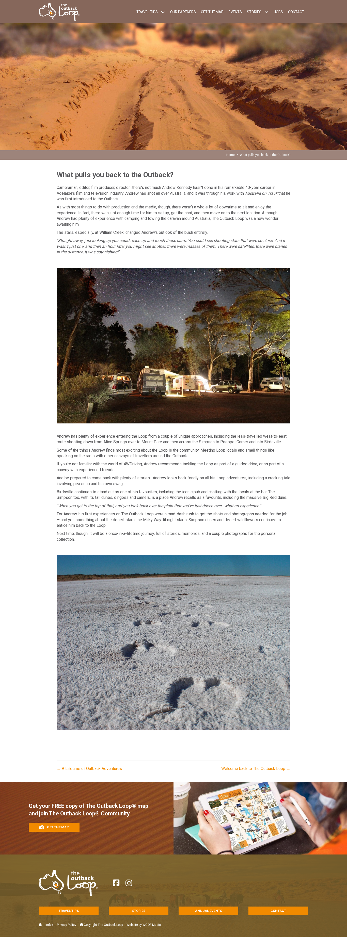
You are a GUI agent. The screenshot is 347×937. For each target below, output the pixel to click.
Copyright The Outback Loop (103, 925)
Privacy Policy (66, 925)
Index (49, 925)
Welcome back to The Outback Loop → (255, 768)
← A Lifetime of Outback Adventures (89, 768)
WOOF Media (152, 925)
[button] (162, 12)
